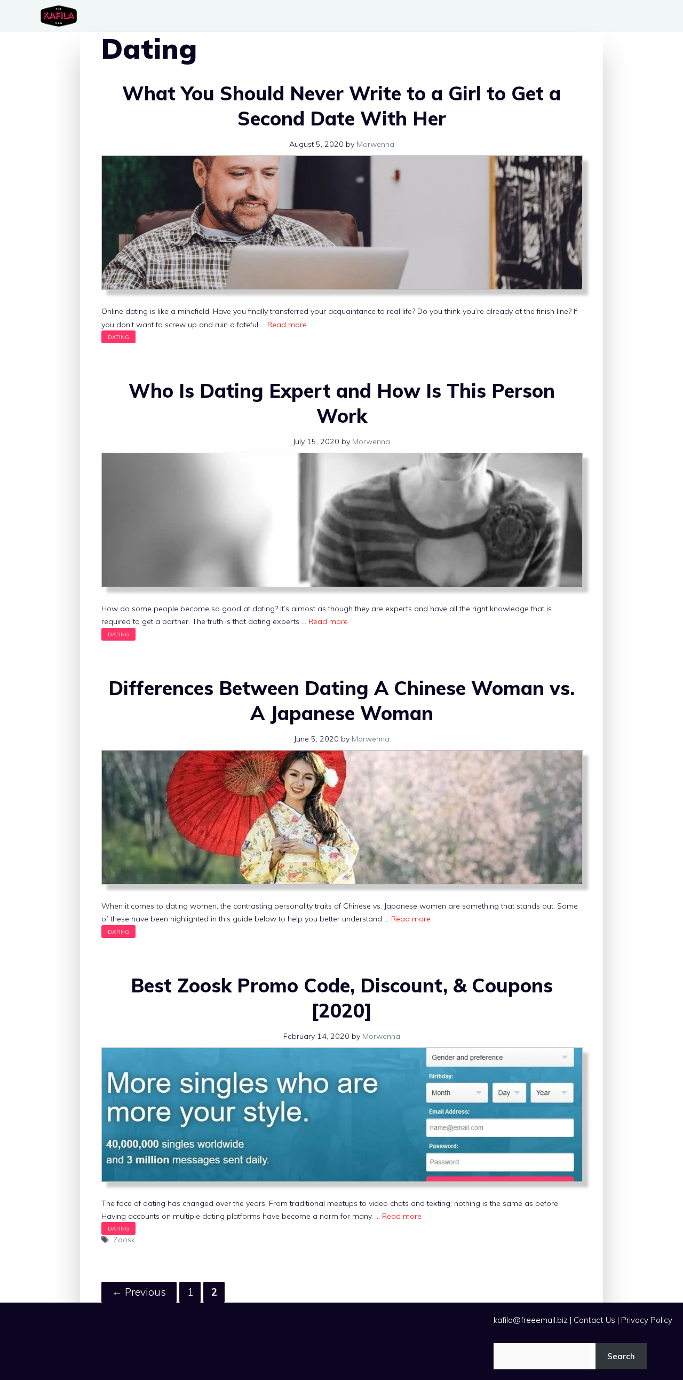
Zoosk (124, 1239)
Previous (139, 1292)
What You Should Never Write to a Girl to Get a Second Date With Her (341, 105)
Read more (287, 324)
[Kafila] (61, 16)
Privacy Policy (646, 1320)
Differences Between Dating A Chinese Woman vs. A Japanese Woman (341, 700)
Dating (118, 337)
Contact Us (594, 1320)
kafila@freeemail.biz (531, 1320)
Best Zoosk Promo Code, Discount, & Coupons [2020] (342, 997)
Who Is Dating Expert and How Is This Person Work (342, 403)
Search (621, 1356)
